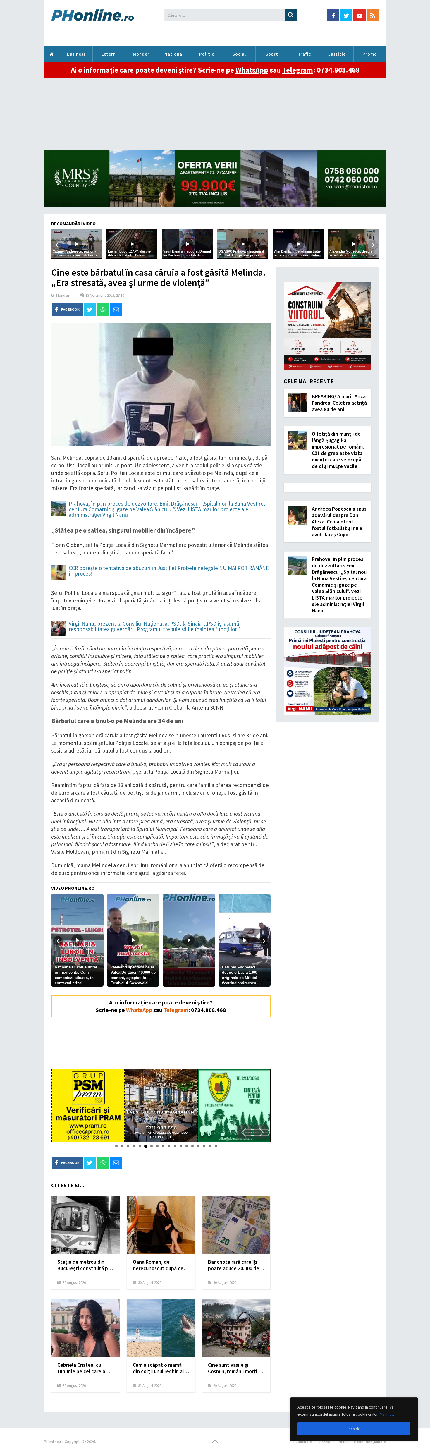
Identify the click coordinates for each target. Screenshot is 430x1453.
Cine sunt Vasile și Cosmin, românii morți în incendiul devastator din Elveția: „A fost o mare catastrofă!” (236, 1368)
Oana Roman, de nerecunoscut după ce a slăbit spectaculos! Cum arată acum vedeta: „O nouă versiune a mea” (160, 1265)
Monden (141, 54)
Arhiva (324, 1441)
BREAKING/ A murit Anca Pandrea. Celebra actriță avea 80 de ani (339, 403)
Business (76, 54)
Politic (206, 54)
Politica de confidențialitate (362, 1441)
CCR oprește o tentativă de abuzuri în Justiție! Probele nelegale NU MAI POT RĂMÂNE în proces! (169, 571)
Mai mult (387, 1414)
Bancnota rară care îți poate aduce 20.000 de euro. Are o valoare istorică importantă (233, 1265)
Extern (109, 54)
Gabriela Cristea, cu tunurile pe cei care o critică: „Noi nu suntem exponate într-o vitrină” (84, 1368)
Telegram (297, 70)
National (174, 54)
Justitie (337, 54)
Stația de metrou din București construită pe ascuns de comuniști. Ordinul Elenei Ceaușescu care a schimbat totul (84, 1265)
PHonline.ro (52, 54)
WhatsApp (251, 70)
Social (239, 54)
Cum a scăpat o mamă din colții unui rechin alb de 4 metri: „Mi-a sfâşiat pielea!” (160, 1368)
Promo (369, 54)
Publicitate (302, 1441)
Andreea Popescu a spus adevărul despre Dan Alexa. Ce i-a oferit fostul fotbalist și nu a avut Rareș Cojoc (339, 521)
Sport (272, 54)
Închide (354, 1428)
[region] (354, 1419)
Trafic (304, 54)
